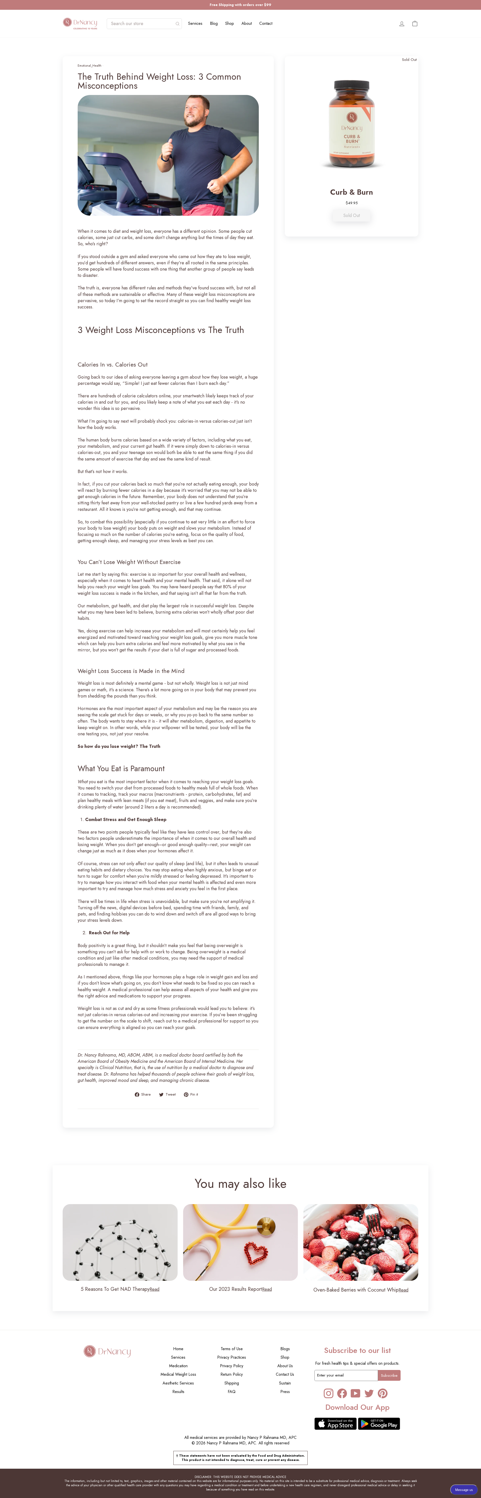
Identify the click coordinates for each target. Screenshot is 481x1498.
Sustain (285, 1383)
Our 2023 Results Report (235, 1289)
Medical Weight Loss (178, 1374)
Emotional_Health (89, 65)
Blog (214, 23)
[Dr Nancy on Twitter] (369, 1393)
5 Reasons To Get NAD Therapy (115, 1289)
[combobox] (141, 24)
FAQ (231, 1392)
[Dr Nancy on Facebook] (342, 1393)
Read (154, 1289)
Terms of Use (232, 1349)
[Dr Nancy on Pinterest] (383, 1393)
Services (195, 23)
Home (178, 1349)
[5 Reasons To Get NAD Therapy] (120, 1242)
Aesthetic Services (178, 1383)
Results (178, 1392)
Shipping (231, 1383)
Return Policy (231, 1374)
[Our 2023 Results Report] (240, 1242)
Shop (229, 23)
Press (285, 1392)
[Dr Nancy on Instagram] (328, 1393)
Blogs (285, 1349)
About (247, 23)
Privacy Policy (231, 1366)
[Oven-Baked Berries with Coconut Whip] (360, 1242)
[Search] (177, 24)
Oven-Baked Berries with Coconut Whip (356, 1290)
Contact (265, 23)
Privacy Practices (231, 1357)
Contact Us (285, 1374)
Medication (178, 1366)
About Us (285, 1366)
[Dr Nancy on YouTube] (355, 1393)
